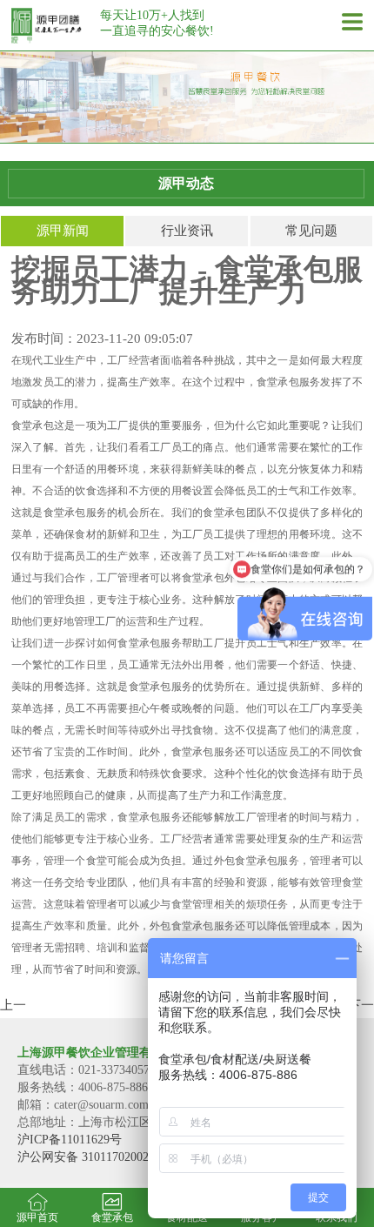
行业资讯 (187, 231)
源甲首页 (37, 1217)
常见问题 (311, 231)
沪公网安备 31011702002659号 (98, 1156)
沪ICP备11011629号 (69, 1139)
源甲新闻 (63, 231)
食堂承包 (112, 1217)
